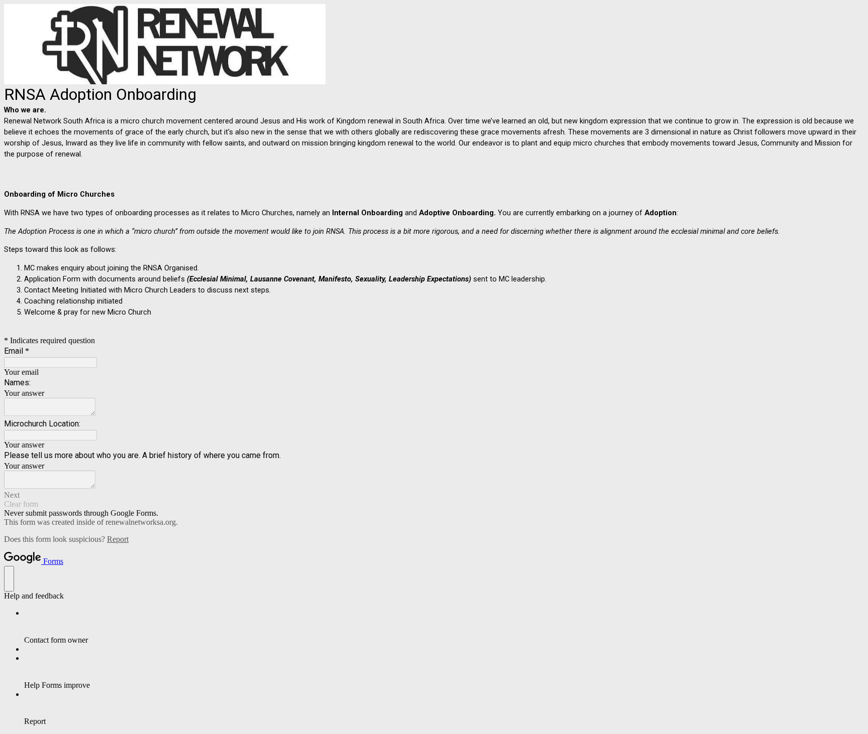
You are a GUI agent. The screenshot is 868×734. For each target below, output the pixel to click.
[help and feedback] (9, 579)
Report (118, 539)
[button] (434, 495)
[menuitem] (444, 627)
